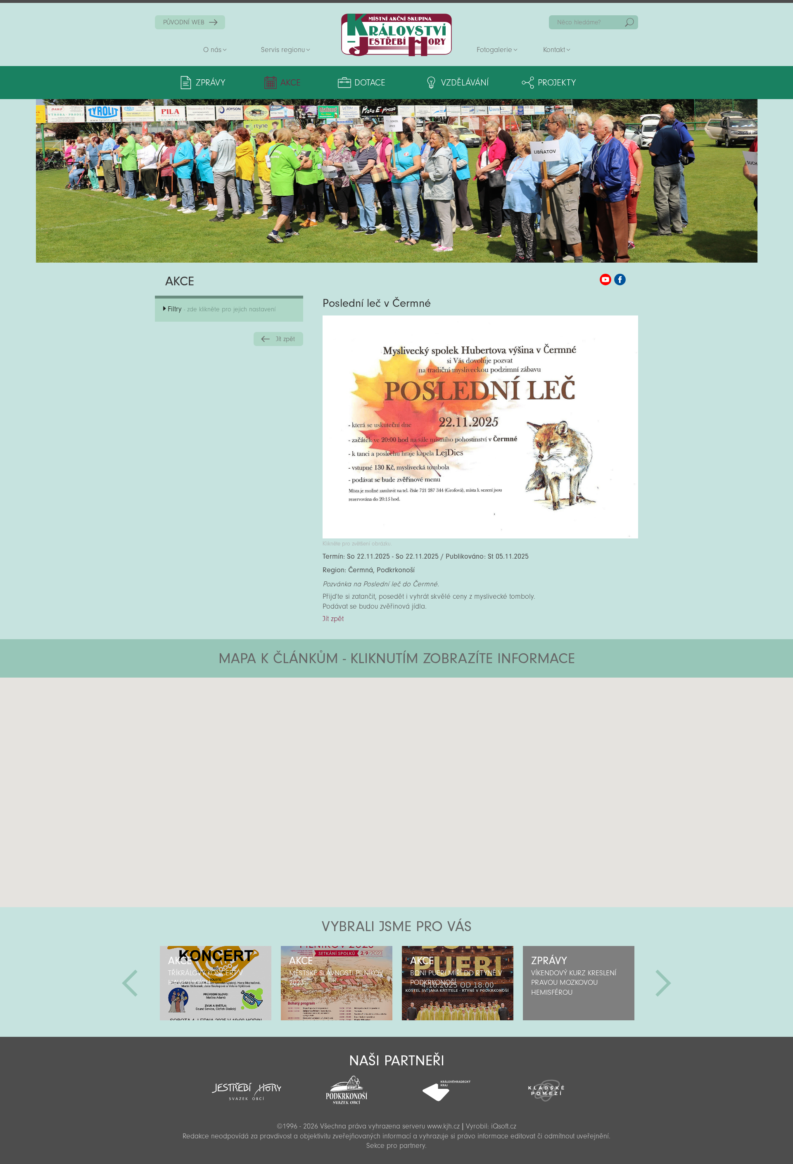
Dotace (369, 82)
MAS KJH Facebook (620, 279)
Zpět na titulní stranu (396, 35)
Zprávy (210, 82)
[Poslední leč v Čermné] (480, 536)
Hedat (629, 22)
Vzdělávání (465, 82)
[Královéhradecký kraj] (446, 1086)
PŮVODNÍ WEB (183, 22)
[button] (419, 727)
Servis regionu (283, 49)
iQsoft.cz (503, 1126)
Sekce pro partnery (395, 1145)
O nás (212, 49)
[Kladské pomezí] (546, 1087)
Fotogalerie (494, 49)
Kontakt (554, 49)
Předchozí (130, 983)
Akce (290, 82)
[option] (215, 983)
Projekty (557, 82)
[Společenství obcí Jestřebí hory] (247, 1086)
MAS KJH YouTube (605, 279)
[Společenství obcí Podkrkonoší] (346, 1088)
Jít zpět (285, 339)
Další (663, 983)
